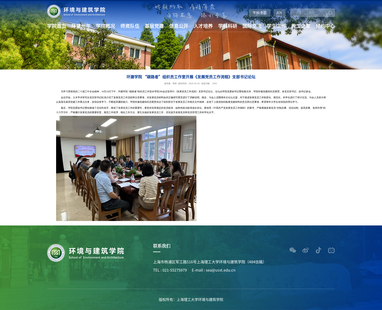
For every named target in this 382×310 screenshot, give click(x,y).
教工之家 (301, 26)
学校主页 (260, 13)
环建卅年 (81, 26)
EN (279, 13)
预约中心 (325, 26)
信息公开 (178, 26)
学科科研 (227, 26)
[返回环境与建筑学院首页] (76, 5)
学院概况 (105, 26)
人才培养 (203, 26)
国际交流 (252, 26)
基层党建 (154, 26)
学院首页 (56, 26)
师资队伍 (130, 26)
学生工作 (276, 26)
